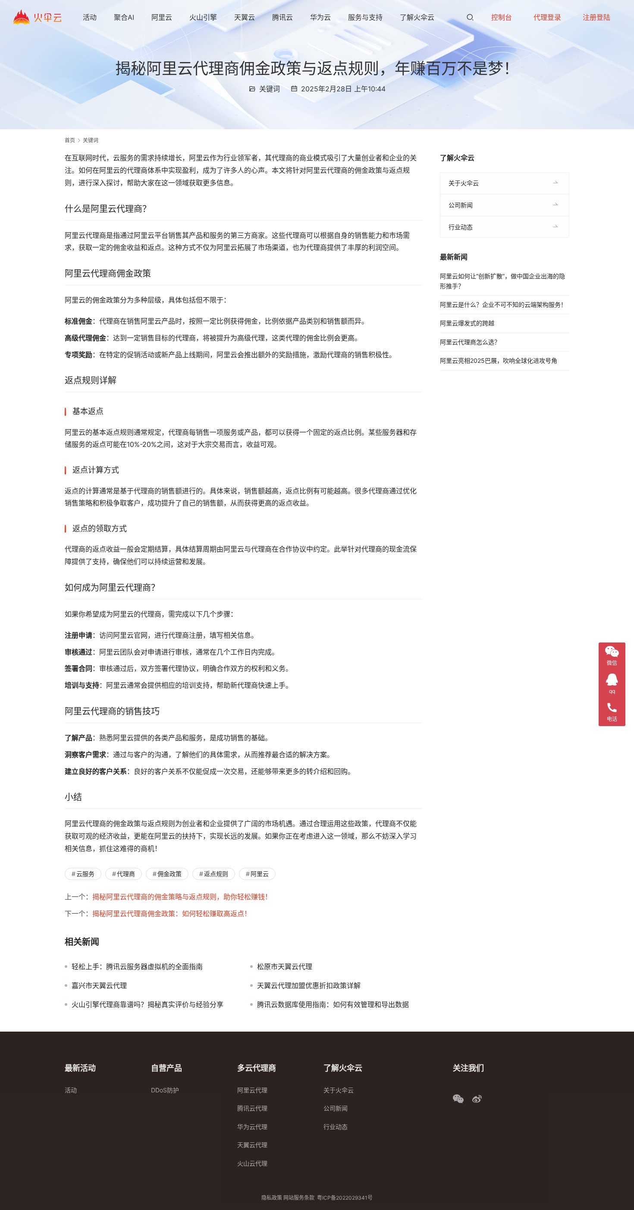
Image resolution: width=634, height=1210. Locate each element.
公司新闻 (461, 205)
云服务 (85, 873)
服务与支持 (365, 17)
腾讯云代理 (252, 1108)
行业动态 (461, 227)
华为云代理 (252, 1126)
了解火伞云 (417, 17)
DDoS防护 (165, 1090)
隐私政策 (271, 1197)
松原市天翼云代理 (284, 966)
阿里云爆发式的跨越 (467, 323)
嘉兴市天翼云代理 (99, 985)
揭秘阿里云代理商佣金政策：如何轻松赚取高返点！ (171, 913)
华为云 (320, 17)
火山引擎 (203, 17)
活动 (90, 17)
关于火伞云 (464, 183)
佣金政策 (169, 873)
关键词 (269, 88)
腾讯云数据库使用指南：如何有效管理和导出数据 (333, 1004)
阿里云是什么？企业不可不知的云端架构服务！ (503, 304)
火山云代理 (252, 1163)
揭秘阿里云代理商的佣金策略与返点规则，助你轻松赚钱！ (182, 896)
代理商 (126, 873)
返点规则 (216, 873)
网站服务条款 (298, 1197)
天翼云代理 (252, 1144)
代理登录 (547, 17)
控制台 (501, 17)
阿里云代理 (252, 1090)
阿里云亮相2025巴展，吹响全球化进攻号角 (498, 360)
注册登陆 (596, 17)
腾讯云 (282, 17)
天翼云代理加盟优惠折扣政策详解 (309, 985)
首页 (70, 140)
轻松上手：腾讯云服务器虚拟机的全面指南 (137, 966)
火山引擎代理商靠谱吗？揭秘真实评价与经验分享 (147, 1004)
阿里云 (161, 17)
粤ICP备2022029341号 (345, 1197)
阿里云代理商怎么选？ (470, 342)
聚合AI (124, 17)
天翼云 (244, 17)
